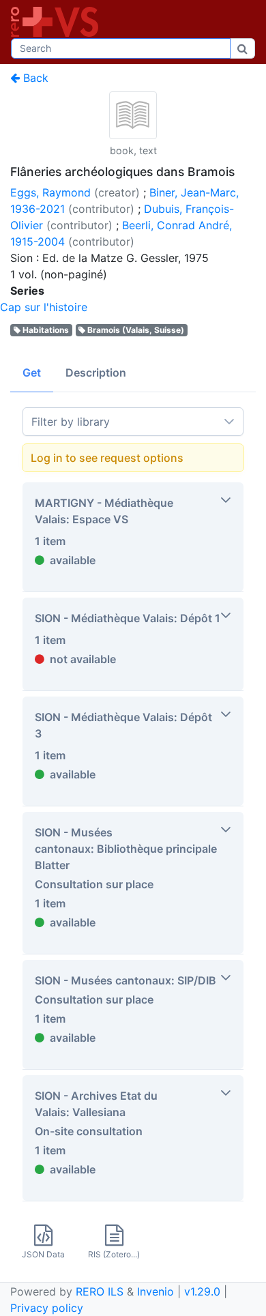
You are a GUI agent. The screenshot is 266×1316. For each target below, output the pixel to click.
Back (34, 78)
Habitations (46, 330)
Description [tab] (95, 372)
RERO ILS (99, 1291)
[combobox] (121, 48)
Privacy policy (46, 1308)
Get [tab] (32, 372)
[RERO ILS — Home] (57, 21)
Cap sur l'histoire (43, 307)
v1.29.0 (202, 1291)
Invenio (155, 1291)
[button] (133, 536)
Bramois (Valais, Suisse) (135, 330)
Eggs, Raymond (50, 192)
